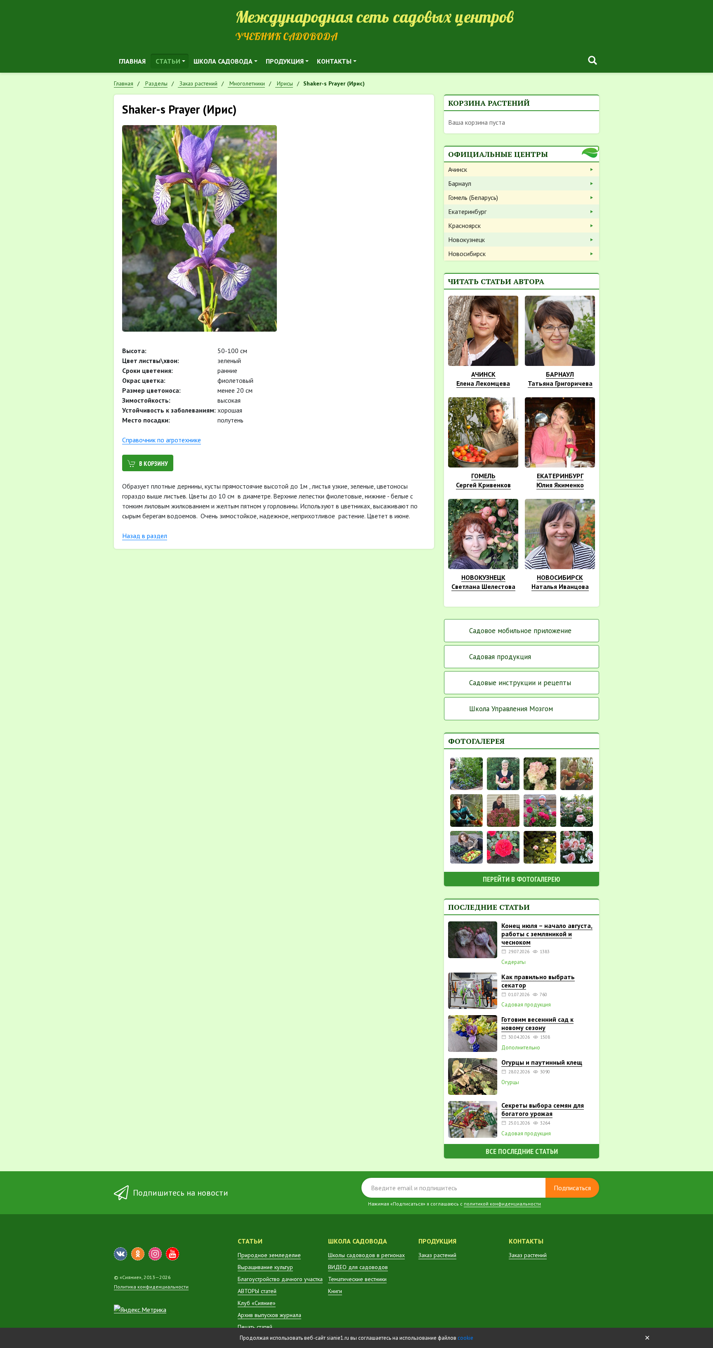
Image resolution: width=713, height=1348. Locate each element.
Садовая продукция (500, 656)
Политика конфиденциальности (151, 1287)
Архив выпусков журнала (269, 1315)
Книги (335, 1291)
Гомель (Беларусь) (473, 197)
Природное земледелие (269, 1255)
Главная (132, 61)
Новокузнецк (466, 239)
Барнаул (459, 183)
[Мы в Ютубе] (172, 1253)
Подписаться (572, 1188)
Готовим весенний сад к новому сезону (537, 1023)
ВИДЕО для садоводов (358, 1267)
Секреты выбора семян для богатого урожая (542, 1109)
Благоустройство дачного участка (280, 1279)
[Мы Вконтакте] (120, 1253)
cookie (465, 1337)
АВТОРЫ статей (257, 1291)
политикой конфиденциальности (502, 1204)
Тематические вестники (357, 1279)
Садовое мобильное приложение (520, 630)
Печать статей (255, 1327)
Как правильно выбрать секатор (538, 981)
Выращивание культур (265, 1267)
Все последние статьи (522, 1151)
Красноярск (464, 225)
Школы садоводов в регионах (366, 1255)
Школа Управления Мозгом (511, 708)
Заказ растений (437, 1255)
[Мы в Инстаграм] (155, 1253)
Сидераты (513, 962)
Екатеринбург (467, 211)
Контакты (334, 61)
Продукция (285, 61)
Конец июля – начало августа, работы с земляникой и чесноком (547, 933)
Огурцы (510, 1082)
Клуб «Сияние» (257, 1303)
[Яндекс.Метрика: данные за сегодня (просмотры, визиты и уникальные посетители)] (140, 1310)
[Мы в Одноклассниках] (137, 1253)
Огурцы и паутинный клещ (541, 1062)
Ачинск (457, 169)
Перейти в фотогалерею (521, 879)
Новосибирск (467, 253)
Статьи (168, 61)
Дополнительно (520, 1047)
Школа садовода (223, 61)
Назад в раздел (144, 536)
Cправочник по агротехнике (161, 440)
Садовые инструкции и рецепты (520, 682)
